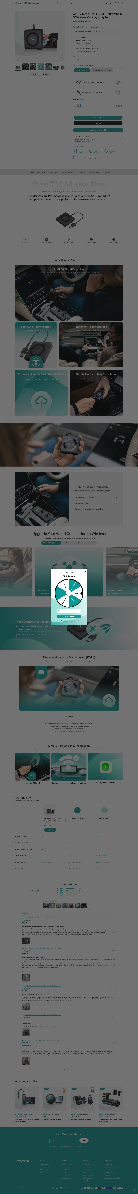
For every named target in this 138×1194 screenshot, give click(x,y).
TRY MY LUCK (69, 616)
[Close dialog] (85, 571)
